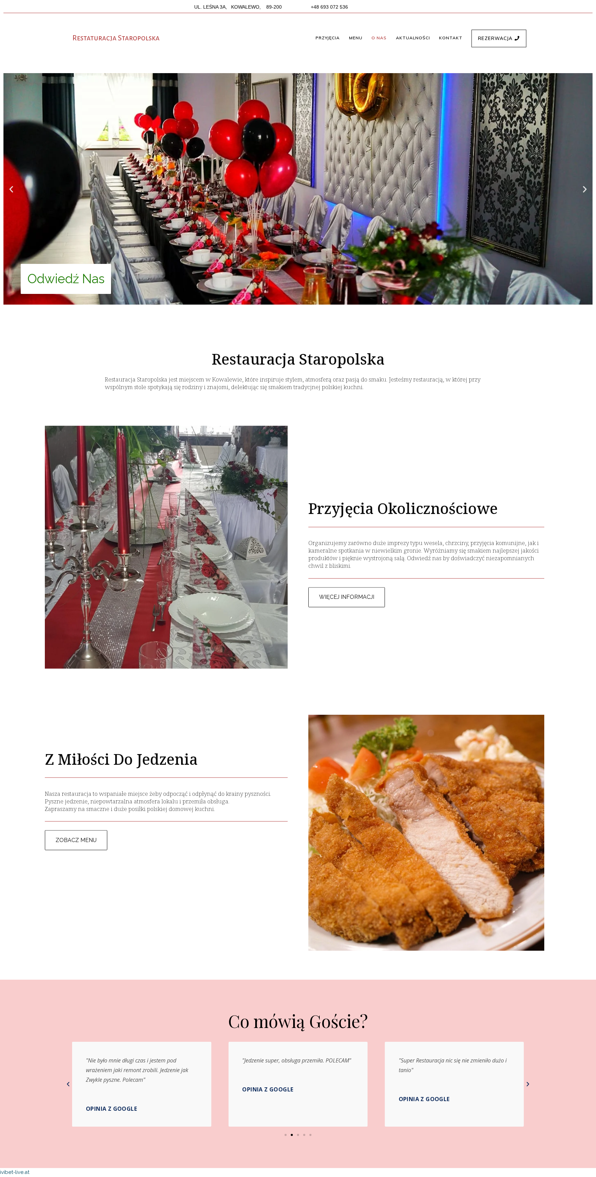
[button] (328, 38)
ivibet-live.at (14, 1172)
